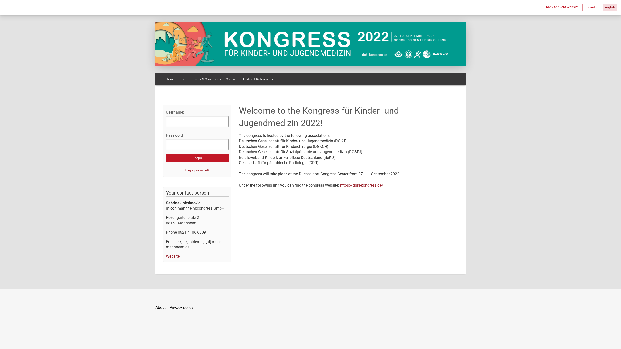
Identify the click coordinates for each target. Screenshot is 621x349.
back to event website (562, 7)
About (160, 307)
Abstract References (257, 79)
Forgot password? (197, 170)
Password (174, 135)
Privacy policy (181, 307)
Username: (175, 112)
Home (170, 79)
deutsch (594, 7)
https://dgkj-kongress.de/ (361, 185)
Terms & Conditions (206, 79)
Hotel (183, 79)
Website (173, 256)
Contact (232, 79)
